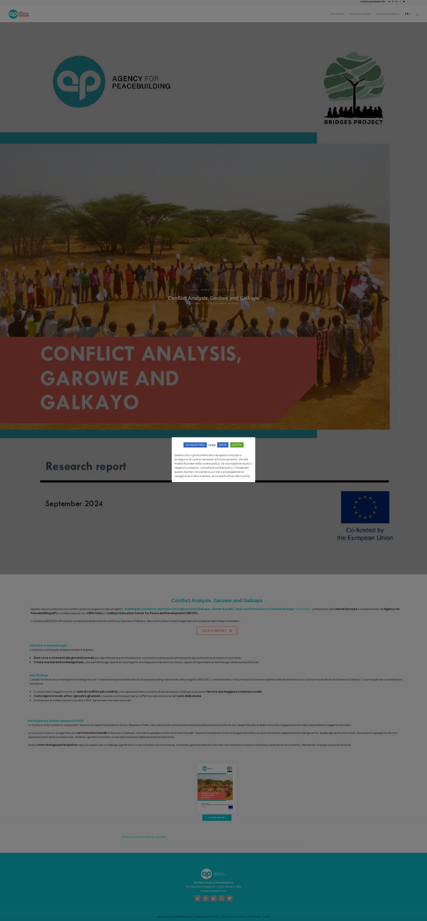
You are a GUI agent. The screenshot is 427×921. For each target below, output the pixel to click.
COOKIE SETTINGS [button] (195, 445)
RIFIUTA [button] (223, 445)
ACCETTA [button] (237, 445)
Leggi (212, 444)
